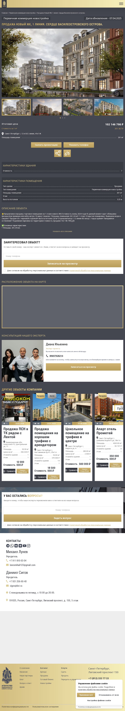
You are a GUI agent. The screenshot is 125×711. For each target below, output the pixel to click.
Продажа (44, 675)
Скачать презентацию (46, 145)
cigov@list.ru (16, 585)
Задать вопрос (62, 518)
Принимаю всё (86, 695)
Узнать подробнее (22, 471)
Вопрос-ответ (25, 683)
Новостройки (45, 683)
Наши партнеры (26, 675)
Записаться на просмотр (83, 367)
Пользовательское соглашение (45, 706)
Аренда (43, 672)
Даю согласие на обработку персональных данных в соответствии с (59, 270)
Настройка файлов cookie (99, 700)
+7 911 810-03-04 (17, 560)
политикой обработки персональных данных (90, 270)
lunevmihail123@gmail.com (22, 565)
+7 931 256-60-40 (18, 581)
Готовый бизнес (47, 679)
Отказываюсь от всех (109, 695)
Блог (22, 679)
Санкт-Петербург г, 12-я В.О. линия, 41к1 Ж (23, 133)
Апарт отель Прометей (106, 431)
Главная (5, 13)
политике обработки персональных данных (96, 689)
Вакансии (23, 672)
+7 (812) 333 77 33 (98, 678)
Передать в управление (71, 679)
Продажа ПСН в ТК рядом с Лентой (15, 433)
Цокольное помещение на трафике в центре (77, 435)
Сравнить (11, 471)
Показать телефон (78, 145)
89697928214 (56, 356)
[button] (60, 117)
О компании (25, 668)
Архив (22, 687)
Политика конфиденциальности (15, 706)
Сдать (63, 672)
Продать (64, 675)
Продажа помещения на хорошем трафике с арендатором (46, 437)
